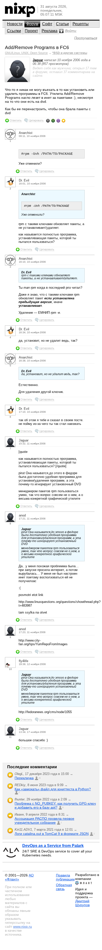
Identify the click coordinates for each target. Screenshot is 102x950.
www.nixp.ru (22, 926)
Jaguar (38, 60)
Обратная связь (64, 887)
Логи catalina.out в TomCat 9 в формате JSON (52, 834)
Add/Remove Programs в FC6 (37, 47)
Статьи (62, 24)
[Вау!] (63, 121)
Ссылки (14, 31)
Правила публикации (65, 877)
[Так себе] (53, 121)
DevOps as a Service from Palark (53, 846)
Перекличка (24, 778)
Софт (47, 24)
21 (40, 778)
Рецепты (81, 24)
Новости (15, 24)
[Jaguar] (17, 81)
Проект (31, 31)
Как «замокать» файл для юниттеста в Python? (53, 789)
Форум (32, 24)
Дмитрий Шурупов (82, 903)
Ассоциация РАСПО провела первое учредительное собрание (44, 820)
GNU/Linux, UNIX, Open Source (26, 52)
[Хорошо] (58, 121)
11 (10, 737)
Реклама (49, 31)
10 (10, 669)
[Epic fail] (48, 121)
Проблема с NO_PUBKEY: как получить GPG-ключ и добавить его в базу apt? (55, 805)
